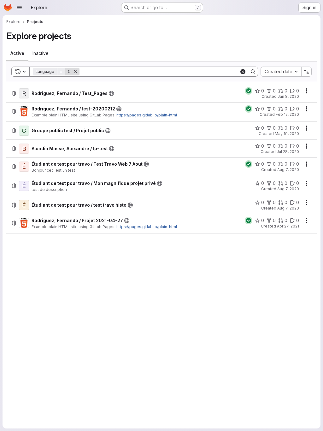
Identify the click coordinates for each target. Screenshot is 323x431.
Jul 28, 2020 (288, 151)
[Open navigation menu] (19, 8)
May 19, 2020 (287, 133)
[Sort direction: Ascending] (307, 72)
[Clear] (243, 71)
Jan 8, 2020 (288, 96)
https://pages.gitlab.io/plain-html (146, 115)
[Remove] (75, 71)
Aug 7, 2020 (288, 169)
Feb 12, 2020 (287, 114)
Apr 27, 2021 (288, 226)
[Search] (253, 72)
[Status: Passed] (248, 91)
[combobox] (281, 72)
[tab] (17, 53)
